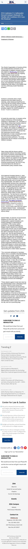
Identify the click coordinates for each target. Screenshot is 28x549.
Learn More (7, 440)
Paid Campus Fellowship (14, 509)
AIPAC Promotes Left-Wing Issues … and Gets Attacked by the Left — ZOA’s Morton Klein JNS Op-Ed (13, 382)
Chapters (14, 491)
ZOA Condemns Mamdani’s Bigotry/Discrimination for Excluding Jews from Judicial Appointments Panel (13, 370)
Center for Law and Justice (14, 489)
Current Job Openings (14, 494)
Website (14, 507)
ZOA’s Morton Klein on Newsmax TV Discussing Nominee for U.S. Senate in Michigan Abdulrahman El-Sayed (13, 393)
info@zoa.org (14, 517)
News (2, 23)
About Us (14, 486)
